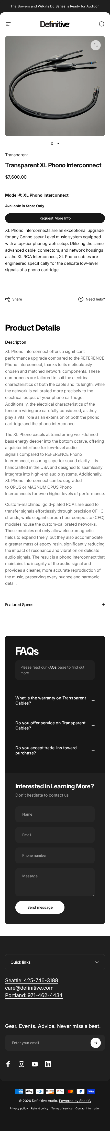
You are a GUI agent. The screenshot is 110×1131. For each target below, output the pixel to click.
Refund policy (39, 1108)
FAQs (52, 667)
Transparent (16, 154)
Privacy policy (19, 1108)
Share (17, 299)
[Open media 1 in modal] (96, 45)
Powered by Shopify (75, 1101)
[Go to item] (52, 143)
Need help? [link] (95, 299)
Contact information (87, 1108)
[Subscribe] (96, 1043)
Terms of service (61, 1108)
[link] (55, 218)
